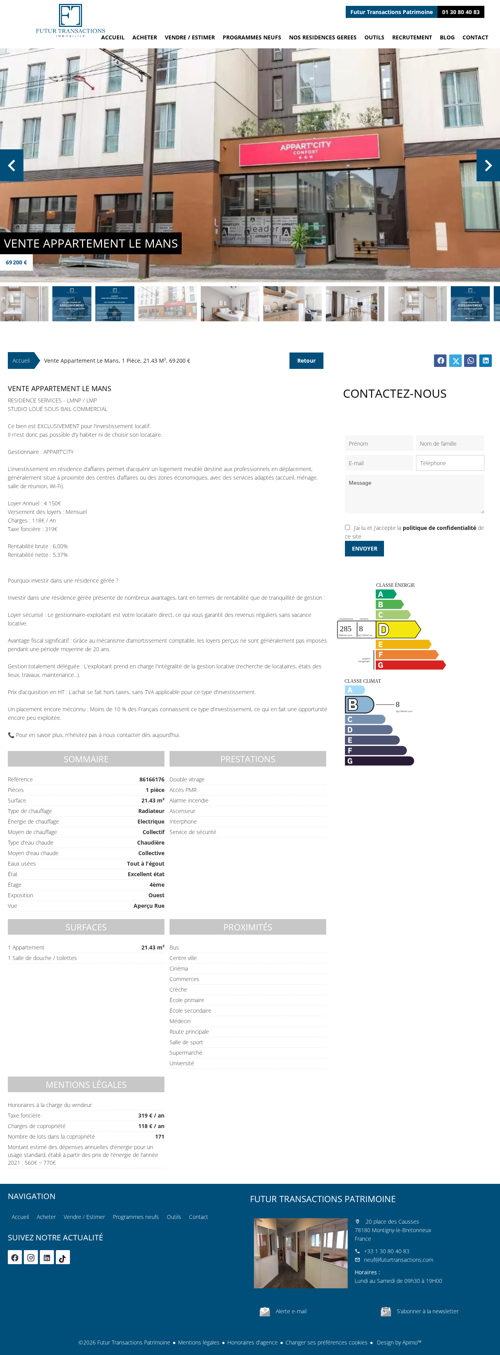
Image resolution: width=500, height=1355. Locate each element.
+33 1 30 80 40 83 (386, 1251)
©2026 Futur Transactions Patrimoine (124, 1342)
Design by (398, 1342)
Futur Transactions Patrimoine (323, 1198)
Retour (306, 360)
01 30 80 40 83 (461, 12)
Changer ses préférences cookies (327, 1342)
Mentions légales (199, 1342)
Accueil (70, 20)
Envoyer (364, 548)
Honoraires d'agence (252, 1342)
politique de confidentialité (439, 527)
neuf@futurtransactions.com (398, 1259)
